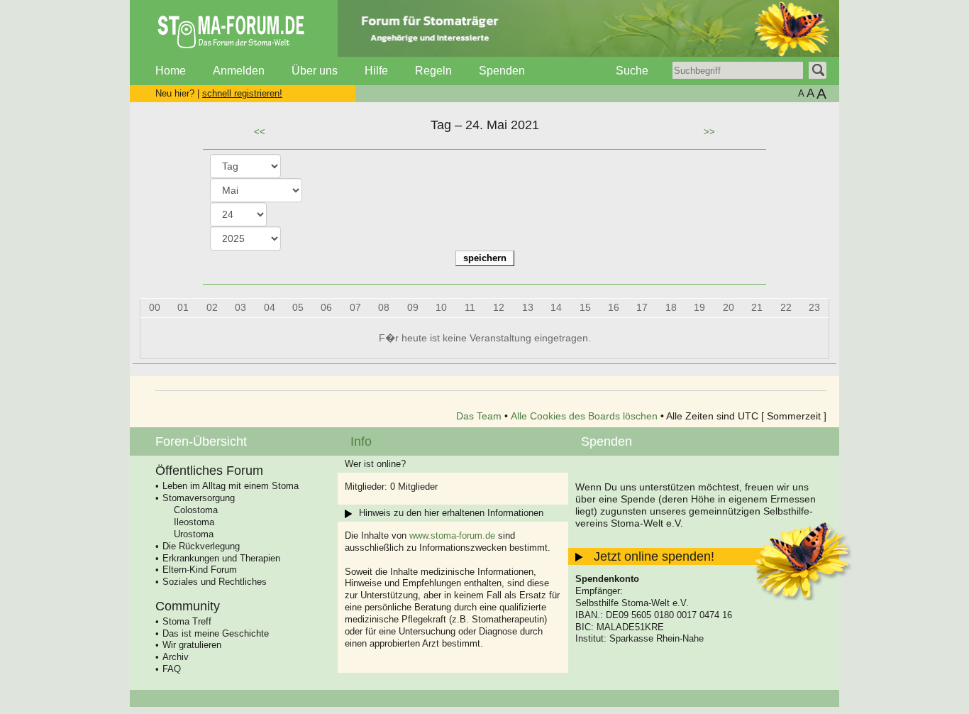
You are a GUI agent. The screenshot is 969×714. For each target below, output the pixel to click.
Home (170, 71)
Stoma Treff (186, 621)
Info (361, 441)
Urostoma (194, 534)
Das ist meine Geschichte (215, 633)
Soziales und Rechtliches (214, 581)
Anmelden (239, 71)
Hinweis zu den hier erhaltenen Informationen (451, 512)
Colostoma (196, 510)
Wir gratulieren (191, 644)
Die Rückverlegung (201, 546)
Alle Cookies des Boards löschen (584, 416)
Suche (632, 71)
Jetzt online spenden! (654, 556)
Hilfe (376, 71)
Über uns (315, 71)
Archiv (175, 657)
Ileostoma (194, 522)
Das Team (479, 416)
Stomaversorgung (198, 498)
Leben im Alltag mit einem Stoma (230, 485)
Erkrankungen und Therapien (221, 558)
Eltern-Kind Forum (199, 569)
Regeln (433, 71)
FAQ (171, 669)
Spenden (502, 71)
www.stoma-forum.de (452, 535)
